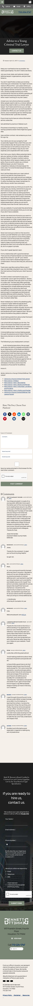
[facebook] (8, 981)
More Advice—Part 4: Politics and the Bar (17, 390)
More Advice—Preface (11, 381)
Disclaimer (21, 885)
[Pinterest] (5, 418)
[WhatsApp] (23, 414)
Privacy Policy (14, 887)
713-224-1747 (24, 11)
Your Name (9, 819)
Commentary (22, 60)
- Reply (9, 498)
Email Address (10, 830)
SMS (8, 877)
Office (29, 6)
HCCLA (24, 615)
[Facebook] (5, 414)
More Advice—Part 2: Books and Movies (17, 385)
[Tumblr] (28, 414)
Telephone (10, 874)
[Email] (23, 418)
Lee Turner (9, 725)
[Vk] (14, 418)
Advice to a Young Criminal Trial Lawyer (17, 379)
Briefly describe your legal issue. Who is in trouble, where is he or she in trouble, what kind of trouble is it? (15, 854)
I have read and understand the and (16, 885)
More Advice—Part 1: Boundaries (14, 383)
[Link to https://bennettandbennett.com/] (30, 2)
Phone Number (10, 840)
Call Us (8, 6)
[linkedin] (4, 981)
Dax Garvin (9, 694)
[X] (9, 414)
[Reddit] (14, 414)
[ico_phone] (8, 11)
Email (18, 6)
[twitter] (11, 981)
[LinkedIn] (19, 414)
